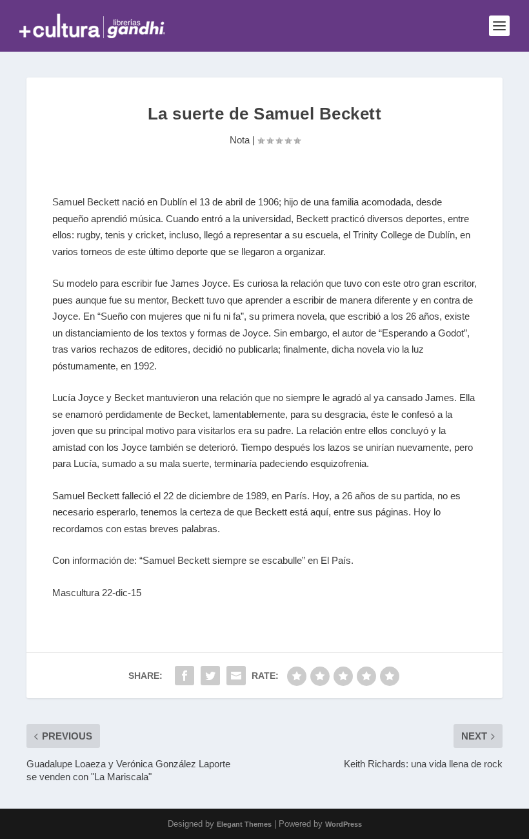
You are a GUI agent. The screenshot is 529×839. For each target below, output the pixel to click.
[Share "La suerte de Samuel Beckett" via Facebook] (184, 676)
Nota (240, 139)
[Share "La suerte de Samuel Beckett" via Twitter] (210, 676)
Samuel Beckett (85, 201)
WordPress (343, 824)
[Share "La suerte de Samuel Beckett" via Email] (236, 676)
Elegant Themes (244, 824)
